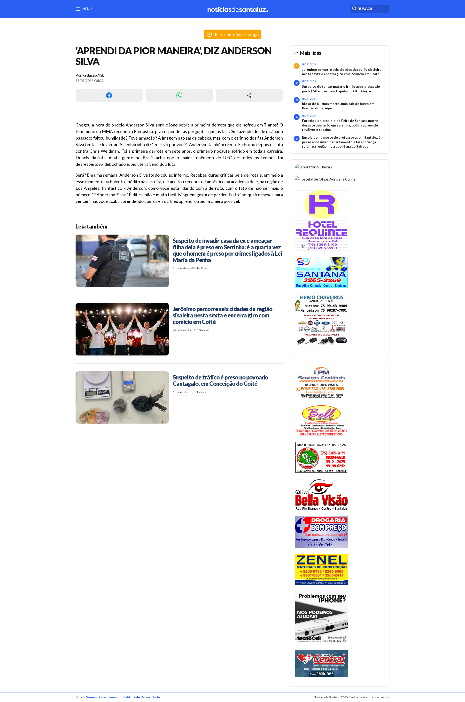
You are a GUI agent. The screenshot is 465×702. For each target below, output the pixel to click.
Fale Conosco (110, 697)
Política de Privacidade (141, 697)
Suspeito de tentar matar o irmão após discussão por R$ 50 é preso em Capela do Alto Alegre (341, 89)
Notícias (309, 64)
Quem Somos (86, 697)
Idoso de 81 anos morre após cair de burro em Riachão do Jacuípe (338, 106)
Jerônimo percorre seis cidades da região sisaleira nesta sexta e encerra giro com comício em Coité (341, 72)
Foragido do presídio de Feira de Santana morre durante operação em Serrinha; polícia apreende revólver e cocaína (340, 125)
